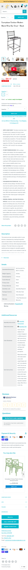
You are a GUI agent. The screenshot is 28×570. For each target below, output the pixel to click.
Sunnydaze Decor (6, 86)
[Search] (24, 11)
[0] (25, 6)
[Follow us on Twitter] (6, 562)
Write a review (16, 84)
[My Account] (18, 6)
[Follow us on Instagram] (9, 562)
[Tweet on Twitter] (22, 225)
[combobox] (12, 11)
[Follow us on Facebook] (3, 562)
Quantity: (3, 17)
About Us (10, 517)
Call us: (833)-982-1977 (10, 521)
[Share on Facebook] (15, 225)
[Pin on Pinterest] (19, 225)
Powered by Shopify (6, 566)
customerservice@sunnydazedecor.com (15, 540)
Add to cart (21, 17)
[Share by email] (25, 225)
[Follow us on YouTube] (16, 562)
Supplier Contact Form (10, 526)
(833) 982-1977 (10, 536)
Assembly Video (23, 326)
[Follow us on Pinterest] (13, 562)
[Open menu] (2, 6)
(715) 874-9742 (7, 538)
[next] (23, 474)
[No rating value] (6, 84)
